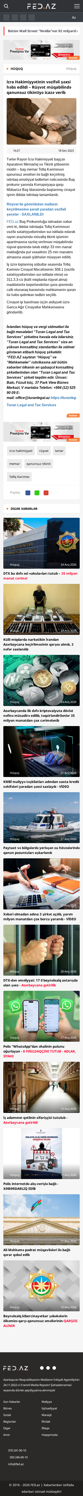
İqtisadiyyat (49, 1408)
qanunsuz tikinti (39, 464)
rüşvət (43, 451)
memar (14, 464)
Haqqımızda (50, 1435)
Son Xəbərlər (11, 1402)
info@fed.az (16, 1464)
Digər (6, 1428)
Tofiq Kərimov (19, 477)
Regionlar (9, 1421)
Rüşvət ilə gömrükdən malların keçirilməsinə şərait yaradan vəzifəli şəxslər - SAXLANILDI (36, 209)
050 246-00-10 (18, 1457)
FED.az (13, 222)
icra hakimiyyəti (21, 451)
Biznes (7, 1408)
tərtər (59, 451)
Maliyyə (47, 1402)
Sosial (7, 1415)
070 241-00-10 (17, 1450)
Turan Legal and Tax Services (31, 405)
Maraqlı (47, 1415)
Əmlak (46, 1421)
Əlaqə (45, 1428)
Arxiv (6, 1435)
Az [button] (74, 17)
